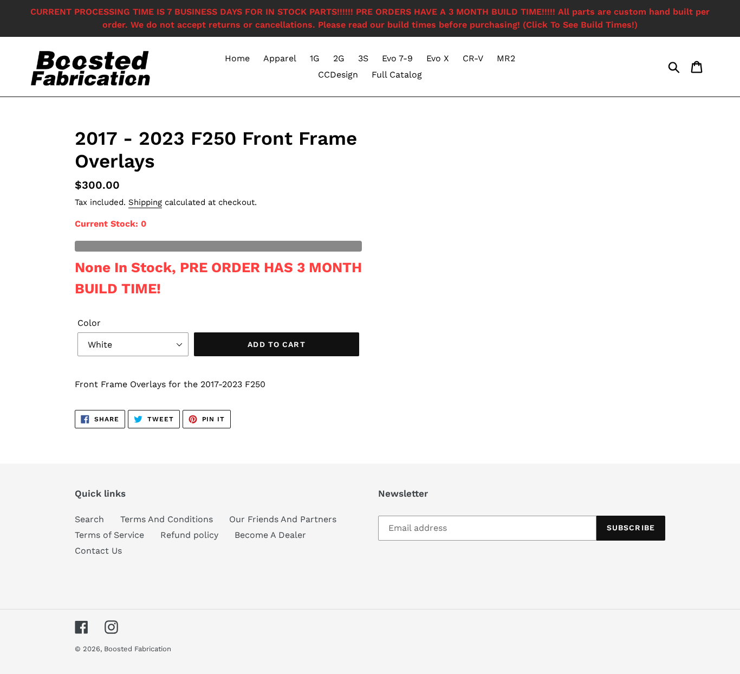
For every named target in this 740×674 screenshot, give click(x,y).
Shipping (145, 202)
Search (89, 519)
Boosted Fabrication (137, 649)
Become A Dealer (270, 535)
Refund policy (189, 535)
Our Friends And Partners (282, 519)
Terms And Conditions (166, 519)
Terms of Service (109, 535)
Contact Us (98, 550)
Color (89, 323)
